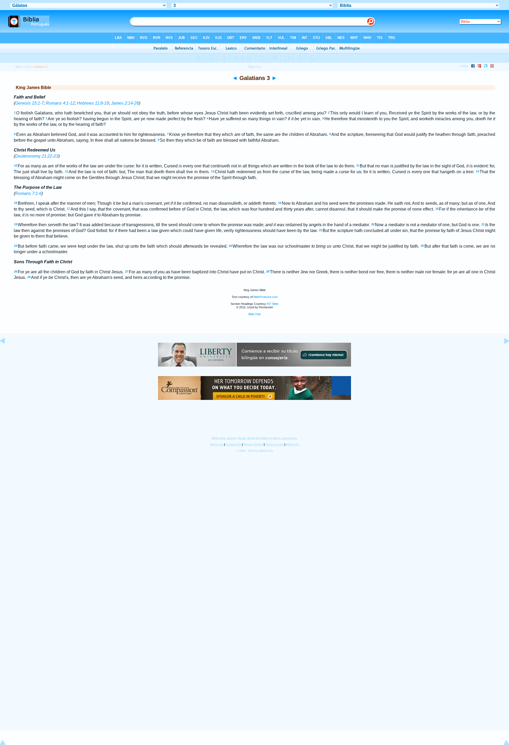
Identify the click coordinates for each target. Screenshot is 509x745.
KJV (27, 66)
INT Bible (272, 303)
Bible (18, 66)
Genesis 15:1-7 (29, 103)
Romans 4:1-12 (60, 103)
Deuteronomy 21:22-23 (36, 156)
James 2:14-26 (125, 103)
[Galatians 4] (502, 353)
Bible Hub (254, 314)
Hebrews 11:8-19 (93, 103)
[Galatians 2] (6, 353)
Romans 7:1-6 (28, 193)
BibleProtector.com (265, 296)
